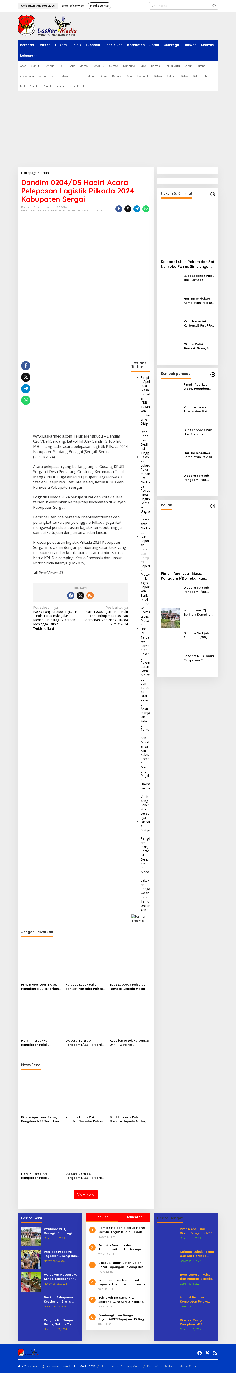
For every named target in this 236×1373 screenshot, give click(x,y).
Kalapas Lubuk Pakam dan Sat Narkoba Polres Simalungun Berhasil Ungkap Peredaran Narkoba (145, 495)
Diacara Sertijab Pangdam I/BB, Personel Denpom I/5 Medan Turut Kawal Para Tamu (197, 635)
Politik (66, 210)
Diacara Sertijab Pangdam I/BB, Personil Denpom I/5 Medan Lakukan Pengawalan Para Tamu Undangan (145, 866)
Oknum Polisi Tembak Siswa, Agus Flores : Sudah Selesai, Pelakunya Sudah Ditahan (199, 346)
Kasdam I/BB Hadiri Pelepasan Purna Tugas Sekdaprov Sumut (199, 658)
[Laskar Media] (47, 25)
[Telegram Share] (136, 208)
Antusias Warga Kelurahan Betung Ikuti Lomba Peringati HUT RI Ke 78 (120, 1247)
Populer (102, 1217)
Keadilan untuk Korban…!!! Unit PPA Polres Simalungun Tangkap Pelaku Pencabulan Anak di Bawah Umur (129, 1043)
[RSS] (90, 595)
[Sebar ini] (118, 208)
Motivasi (45, 210)
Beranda (108, 1366)
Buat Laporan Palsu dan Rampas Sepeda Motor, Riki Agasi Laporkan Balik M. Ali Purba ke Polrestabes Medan (145, 581)
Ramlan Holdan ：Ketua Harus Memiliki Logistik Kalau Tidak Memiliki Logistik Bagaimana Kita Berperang (121, 1230)
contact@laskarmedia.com (50, 1366)
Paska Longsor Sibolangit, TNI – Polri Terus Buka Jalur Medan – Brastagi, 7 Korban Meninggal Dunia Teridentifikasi (55, 618)
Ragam (76, 210)
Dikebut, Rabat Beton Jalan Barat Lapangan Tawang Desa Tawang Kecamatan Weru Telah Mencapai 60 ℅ (122, 1265)
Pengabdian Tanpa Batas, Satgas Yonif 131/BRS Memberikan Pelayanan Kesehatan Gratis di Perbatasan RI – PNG (61, 1322)
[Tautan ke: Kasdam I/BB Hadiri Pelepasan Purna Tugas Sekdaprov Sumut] (170, 663)
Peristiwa (56, 210)
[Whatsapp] (145, 208)
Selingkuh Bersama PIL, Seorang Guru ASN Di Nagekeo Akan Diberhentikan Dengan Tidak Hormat (121, 1300)
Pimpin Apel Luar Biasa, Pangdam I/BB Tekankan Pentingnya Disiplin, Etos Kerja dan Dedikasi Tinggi (145, 415)
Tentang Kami (130, 1366)
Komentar (134, 1217)
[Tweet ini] (127, 208)
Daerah (34, 210)
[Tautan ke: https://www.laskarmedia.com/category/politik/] (212, 506)
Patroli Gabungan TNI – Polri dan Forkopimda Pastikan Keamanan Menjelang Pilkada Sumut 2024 (106, 615)
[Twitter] (80, 595)
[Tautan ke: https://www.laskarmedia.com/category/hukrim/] (212, 194)
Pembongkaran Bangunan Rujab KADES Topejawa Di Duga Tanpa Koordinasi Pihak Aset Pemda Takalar (122, 1317)
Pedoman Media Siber (180, 1366)
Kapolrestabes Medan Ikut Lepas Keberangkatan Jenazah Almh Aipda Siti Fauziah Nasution (122, 1282)
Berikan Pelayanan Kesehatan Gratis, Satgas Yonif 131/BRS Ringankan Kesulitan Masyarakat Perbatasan (60, 1299)
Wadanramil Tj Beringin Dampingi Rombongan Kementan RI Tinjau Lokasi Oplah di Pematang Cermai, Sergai (198, 612)
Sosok (85, 210)
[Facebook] (70, 595)
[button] (214, 6)
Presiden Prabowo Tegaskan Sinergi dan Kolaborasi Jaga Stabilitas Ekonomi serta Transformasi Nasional (60, 1254)
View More (85, 1194)
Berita (25, 210)
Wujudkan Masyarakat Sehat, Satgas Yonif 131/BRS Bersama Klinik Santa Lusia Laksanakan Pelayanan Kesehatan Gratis (61, 1277)
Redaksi (152, 1366)
